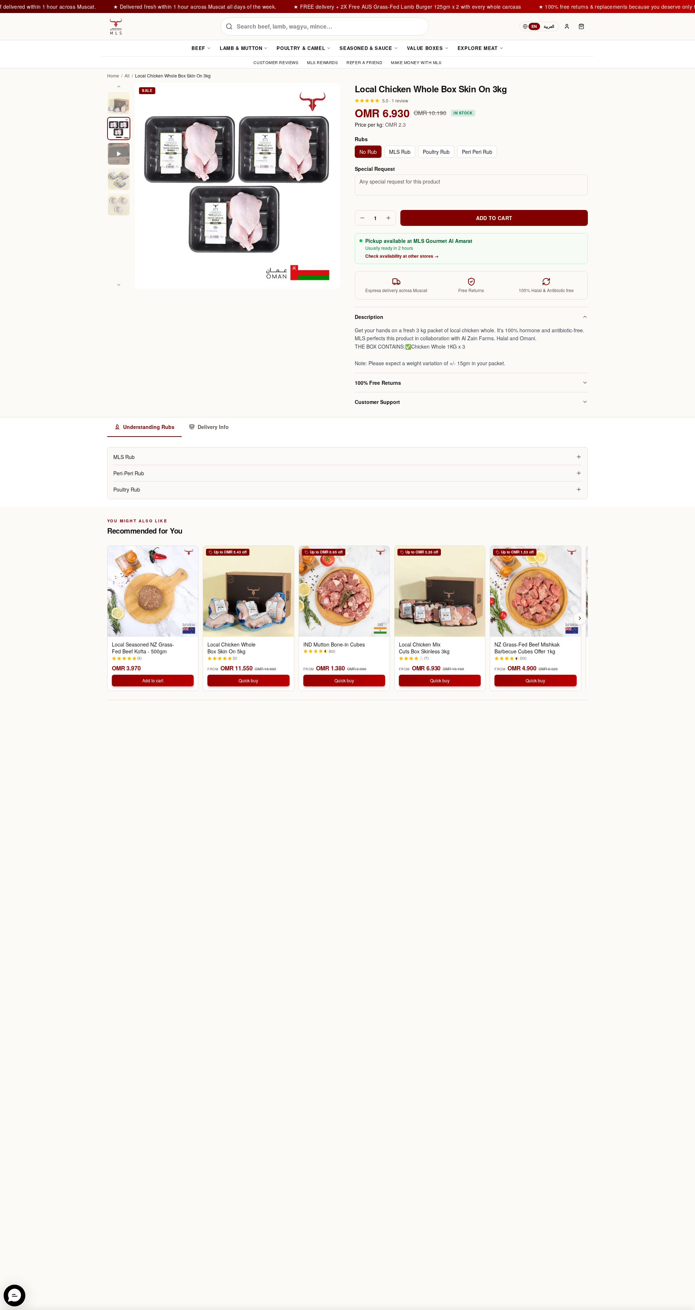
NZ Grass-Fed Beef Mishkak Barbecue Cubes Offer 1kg (527, 648)
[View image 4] (118, 179)
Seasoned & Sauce (366, 48)
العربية (549, 26)
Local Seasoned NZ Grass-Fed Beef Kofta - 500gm (143, 648)
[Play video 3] (118, 153)
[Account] (566, 26)
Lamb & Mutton (241, 48)
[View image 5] (118, 204)
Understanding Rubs (148, 426)
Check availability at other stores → (402, 256)
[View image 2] (118, 128)
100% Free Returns (378, 382)
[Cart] (581, 26)
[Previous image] (118, 86)
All (127, 76)
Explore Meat (478, 48)
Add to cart (152, 680)
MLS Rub (399, 151)
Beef (198, 48)
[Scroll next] (579, 618)
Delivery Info (213, 426)
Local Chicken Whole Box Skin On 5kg (231, 648)
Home (113, 76)
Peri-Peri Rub (128, 473)
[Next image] (118, 284)
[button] (14, 1295)
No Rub (368, 151)
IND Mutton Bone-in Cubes (334, 644)
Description (369, 316)
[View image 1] (118, 103)
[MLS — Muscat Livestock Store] (116, 26)
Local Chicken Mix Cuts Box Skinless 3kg (424, 648)
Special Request (375, 168)
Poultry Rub (436, 151)
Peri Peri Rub (477, 151)
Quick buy (248, 680)
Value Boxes (425, 48)
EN (534, 26)
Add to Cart (494, 218)
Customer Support (377, 401)
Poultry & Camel (301, 48)
